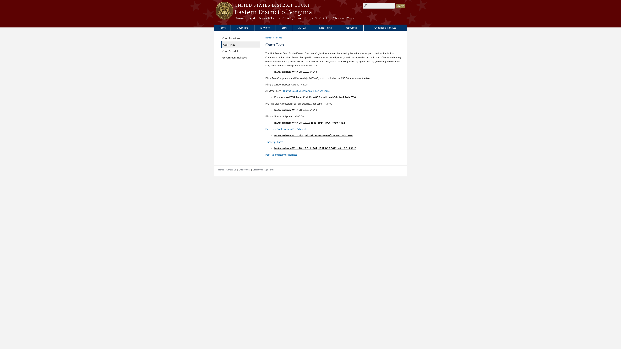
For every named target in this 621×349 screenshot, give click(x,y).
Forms (284, 27)
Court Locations (231, 38)
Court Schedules (231, 51)
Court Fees (229, 44)
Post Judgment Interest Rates (281, 154)
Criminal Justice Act (385, 27)
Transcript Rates (274, 141)
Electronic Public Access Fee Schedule (286, 129)
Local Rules (325, 27)
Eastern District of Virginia (273, 12)
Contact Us (231, 169)
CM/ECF (302, 27)
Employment (244, 169)
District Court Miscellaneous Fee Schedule (306, 90)
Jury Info (265, 27)
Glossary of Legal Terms (263, 169)
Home (222, 27)
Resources (351, 27)
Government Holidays (234, 57)
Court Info (242, 27)
